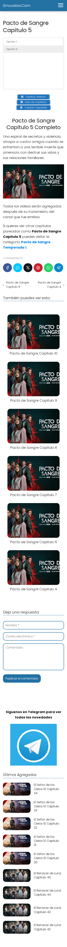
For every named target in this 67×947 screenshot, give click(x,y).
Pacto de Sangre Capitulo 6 (17, 284)
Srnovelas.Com (17, 5)
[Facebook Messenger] (17, 267)
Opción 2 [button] (11, 49)
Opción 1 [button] (11, 41)
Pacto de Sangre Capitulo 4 (49, 284)
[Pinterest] (38, 267)
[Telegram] (58, 267)
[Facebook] (7, 267)
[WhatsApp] (48, 267)
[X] (27, 267)
